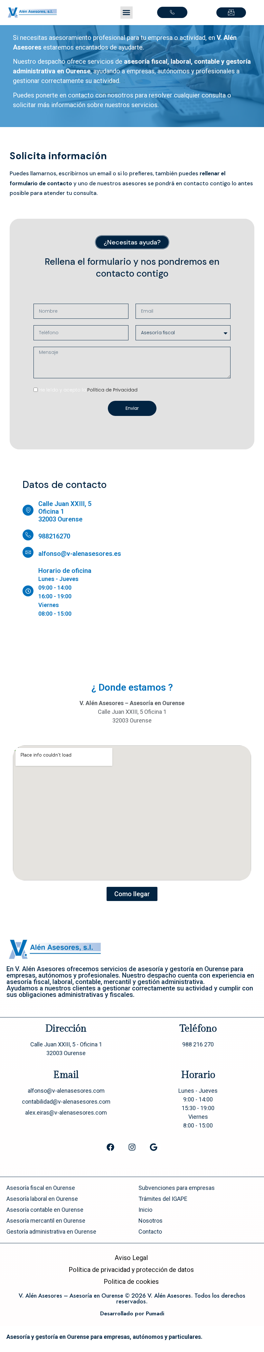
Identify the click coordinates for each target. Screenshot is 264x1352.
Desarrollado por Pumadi (132, 1313)
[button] (126, 12)
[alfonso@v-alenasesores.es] (28, 552)
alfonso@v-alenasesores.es (79, 553)
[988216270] (28, 534)
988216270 (54, 536)
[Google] (153, 1147)
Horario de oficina (64, 571)
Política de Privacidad (112, 390)
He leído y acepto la (88, 390)
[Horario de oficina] (28, 590)
